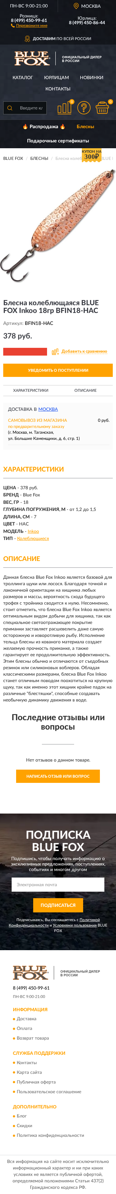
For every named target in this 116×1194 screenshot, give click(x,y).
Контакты (58, 89)
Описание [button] (85, 390)
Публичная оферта (36, 1082)
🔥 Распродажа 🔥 (44, 126)
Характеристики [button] (30, 390)
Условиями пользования (75, 925)
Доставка (26, 1019)
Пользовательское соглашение (49, 1092)
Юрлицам (56, 78)
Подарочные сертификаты (58, 141)
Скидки (24, 1126)
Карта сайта (29, 1072)
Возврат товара (33, 1038)
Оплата (24, 1029)
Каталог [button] (23, 78)
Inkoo (33, 531)
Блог (22, 1116)
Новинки (91, 78)
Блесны (85, 126)
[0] (102, 107)
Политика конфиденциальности (50, 1135)
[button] (29, 25)
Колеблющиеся (33, 538)
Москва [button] (48, 409)
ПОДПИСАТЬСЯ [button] (58, 905)
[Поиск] (9, 107)
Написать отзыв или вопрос (58, 776)
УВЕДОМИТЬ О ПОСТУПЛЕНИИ (58, 370)
